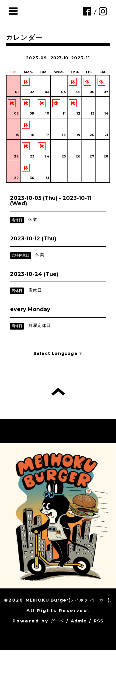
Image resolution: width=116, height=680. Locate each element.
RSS (99, 621)
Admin (79, 621)
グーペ (57, 621)
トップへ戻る (58, 391)
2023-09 (36, 58)
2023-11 (80, 58)
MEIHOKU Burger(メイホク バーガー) (68, 600)
